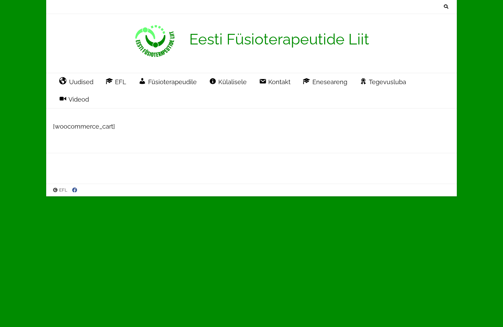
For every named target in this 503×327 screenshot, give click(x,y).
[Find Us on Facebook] (75, 190)
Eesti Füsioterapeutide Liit (279, 39)
